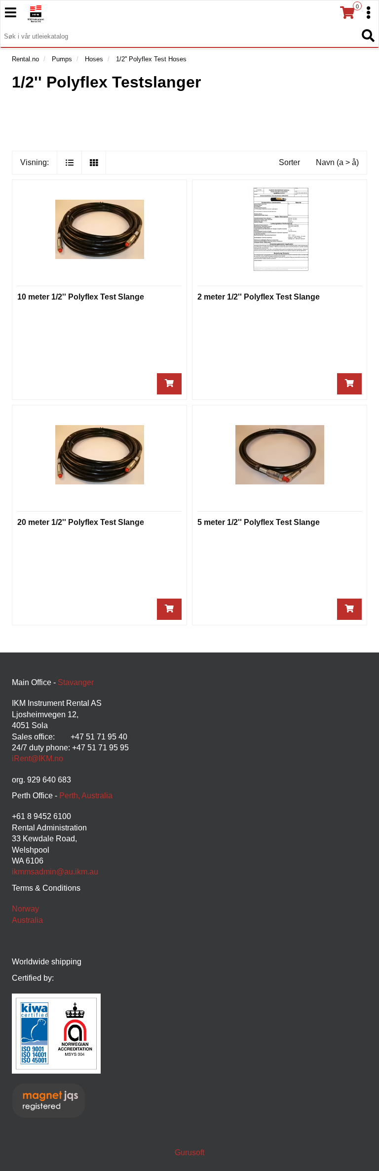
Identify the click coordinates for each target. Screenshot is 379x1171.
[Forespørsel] (169, 383)
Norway (25, 909)
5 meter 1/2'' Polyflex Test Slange (258, 522)
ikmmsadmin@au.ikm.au (55, 871)
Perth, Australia (86, 795)
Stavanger (76, 682)
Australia (27, 920)
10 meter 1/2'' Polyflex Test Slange (80, 297)
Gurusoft (189, 1152)
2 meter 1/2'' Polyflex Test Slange (258, 297)
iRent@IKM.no (37, 758)
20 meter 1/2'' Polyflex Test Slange (80, 522)
